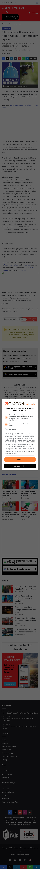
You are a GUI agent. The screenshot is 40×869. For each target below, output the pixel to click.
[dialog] (20, 434)
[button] (20, 429)
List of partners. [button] (30, 442)
